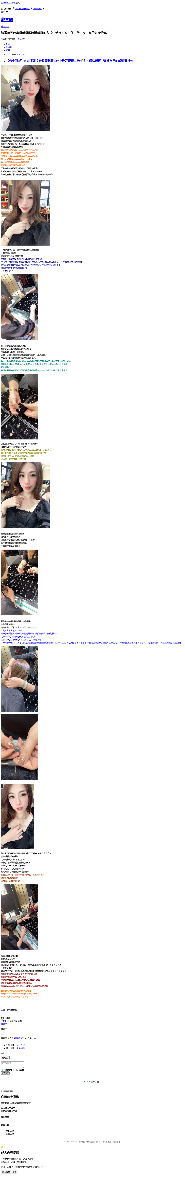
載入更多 (5, 1058)
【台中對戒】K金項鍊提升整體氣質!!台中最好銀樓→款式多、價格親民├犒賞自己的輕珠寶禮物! (70, 60)
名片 (8, 50)
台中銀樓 (22, 150)
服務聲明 (116, 1142)
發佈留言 (5, 1073)
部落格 (9, 47)
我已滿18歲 (6, 1172)
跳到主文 (5, 27)
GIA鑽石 (26, 986)
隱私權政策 (107, 1142)
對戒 (35, 156)
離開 (14, 1172)
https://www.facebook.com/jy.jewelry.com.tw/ (20, 994)
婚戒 (21, 156)
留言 (23, 1038)
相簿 (8, 44)
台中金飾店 (20, 159)
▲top (3, 1053)
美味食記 (21, 1045)
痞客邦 (17, 1038)
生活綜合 (22, 39)
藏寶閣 (7, 19)
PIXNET (74, 1142)
